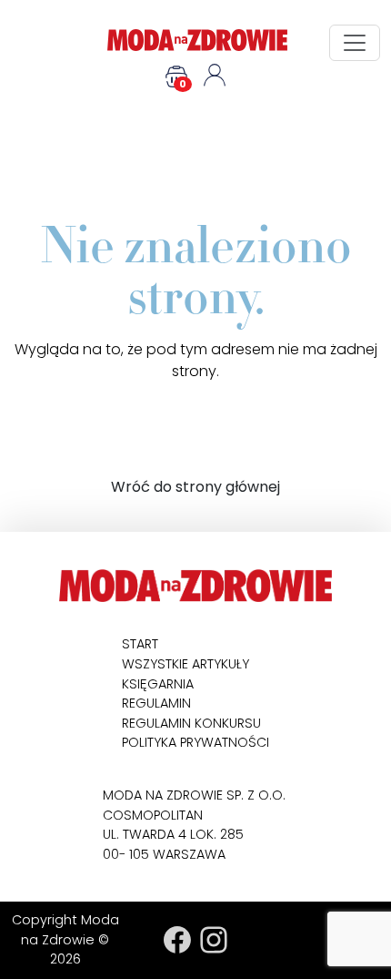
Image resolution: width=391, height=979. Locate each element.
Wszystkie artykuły (185, 664)
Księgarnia (158, 684)
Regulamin (156, 703)
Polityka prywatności (195, 742)
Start (140, 644)
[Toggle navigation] (354, 43)
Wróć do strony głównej (195, 486)
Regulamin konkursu (191, 723)
